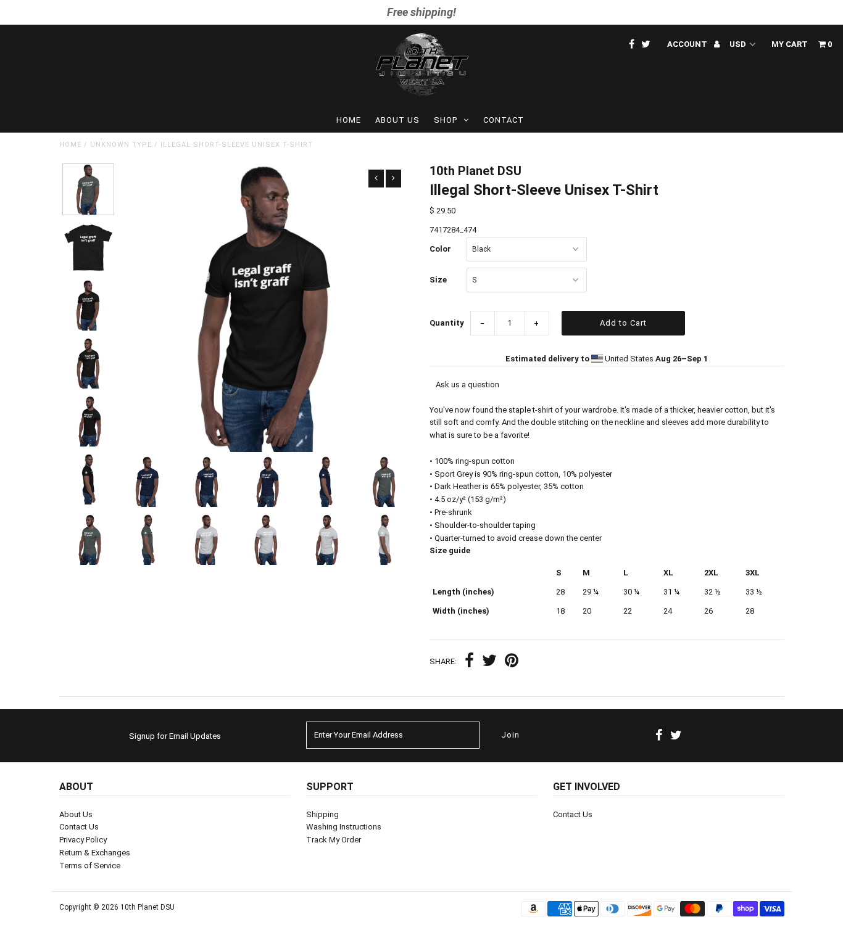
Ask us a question (467, 384)
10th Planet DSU (147, 907)
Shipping (322, 814)
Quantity (447, 322)
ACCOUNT (688, 44)
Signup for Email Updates (175, 736)
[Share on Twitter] (489, 662)
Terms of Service (89, 865)
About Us (397, 120)
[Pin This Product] (511, 662)
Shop (445, 120)
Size (438, 279)
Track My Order (333, 839)
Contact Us (79, 826)
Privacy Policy (83, 839)
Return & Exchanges (94, 852)
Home (348, 120)
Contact (503, 120)
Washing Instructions (343, 826)
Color (440, 248)
